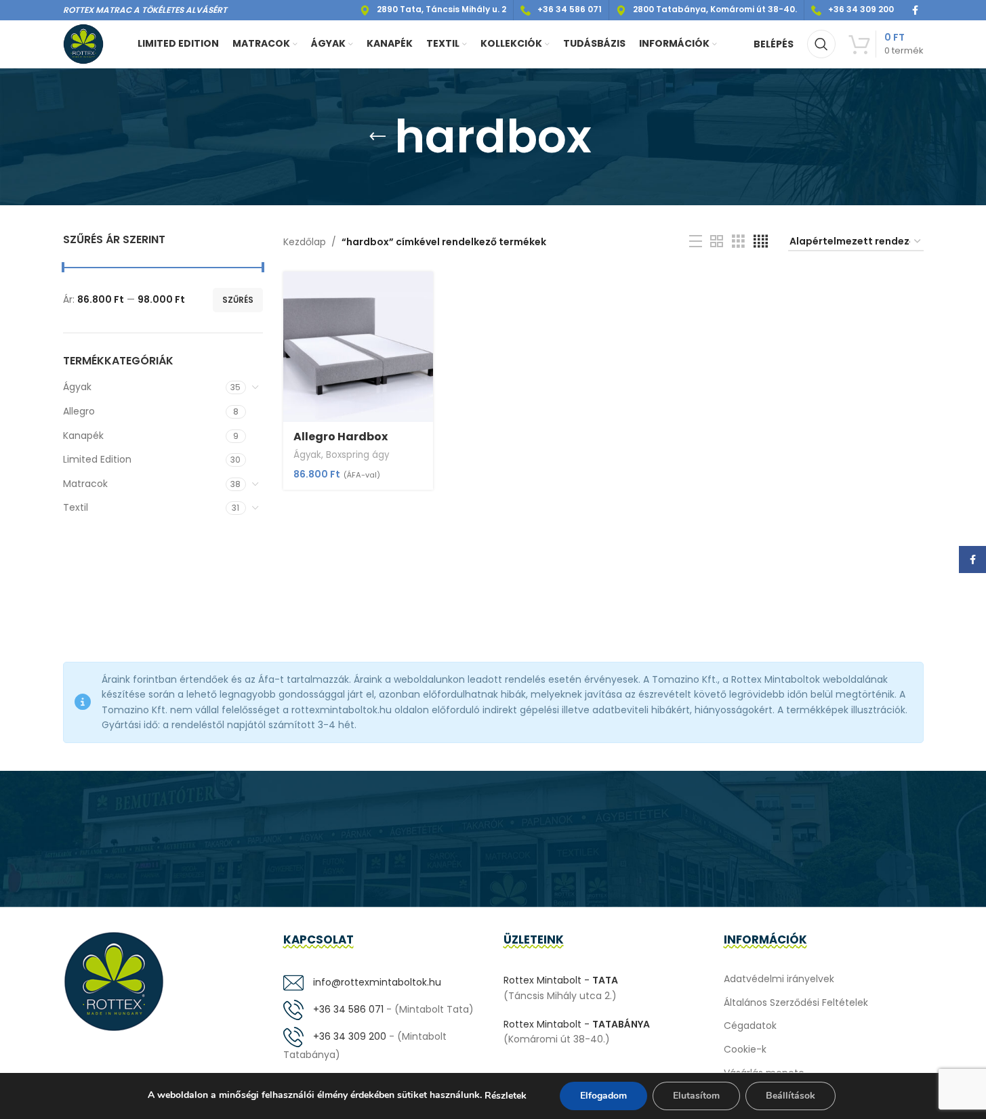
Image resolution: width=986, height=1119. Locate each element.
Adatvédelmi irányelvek (779, 979)
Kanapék (83, 435)
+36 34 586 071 (347, 1009)
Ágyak (77, 387)
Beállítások (790, 1095)
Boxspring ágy (357, 454)
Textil (75, 507)
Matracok (85, 483)
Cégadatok (750, 1025)
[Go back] (377, 136)
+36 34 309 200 (348, 1036)
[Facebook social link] (915, 10)
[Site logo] (83, 43)
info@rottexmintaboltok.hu (375, 982)
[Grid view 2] (716, 241)
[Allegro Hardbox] (358, 346)
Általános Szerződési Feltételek (796, 1002)
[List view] (695, 241)
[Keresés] (821, 44)
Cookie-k (745, 1049)
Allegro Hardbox (340, 436)
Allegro (79, 411)
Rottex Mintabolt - (561, 980)
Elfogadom (603, 1095)
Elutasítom (696, 1095)
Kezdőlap (304, 242)
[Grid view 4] (761, 241)
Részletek (506, 1095)
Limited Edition (97, 459)
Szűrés (237, 299)
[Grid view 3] (738, 241)
